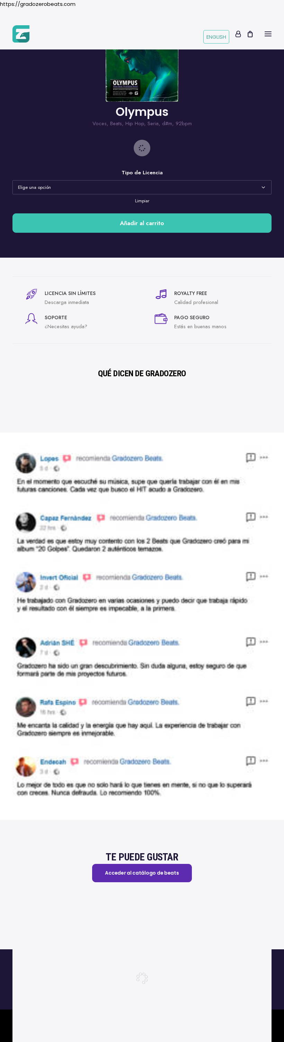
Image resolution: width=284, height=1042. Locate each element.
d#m (167, 123)
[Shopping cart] (247, 34)
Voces (99, 123)
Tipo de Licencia (142, 172)
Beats (116, 123)
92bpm (184, 123)
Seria (153, 123)
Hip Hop (134, 123)
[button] (268, 33)
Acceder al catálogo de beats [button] (142, 872)
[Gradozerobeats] (20, 34)
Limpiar (142, 200)
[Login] (235, 34)
